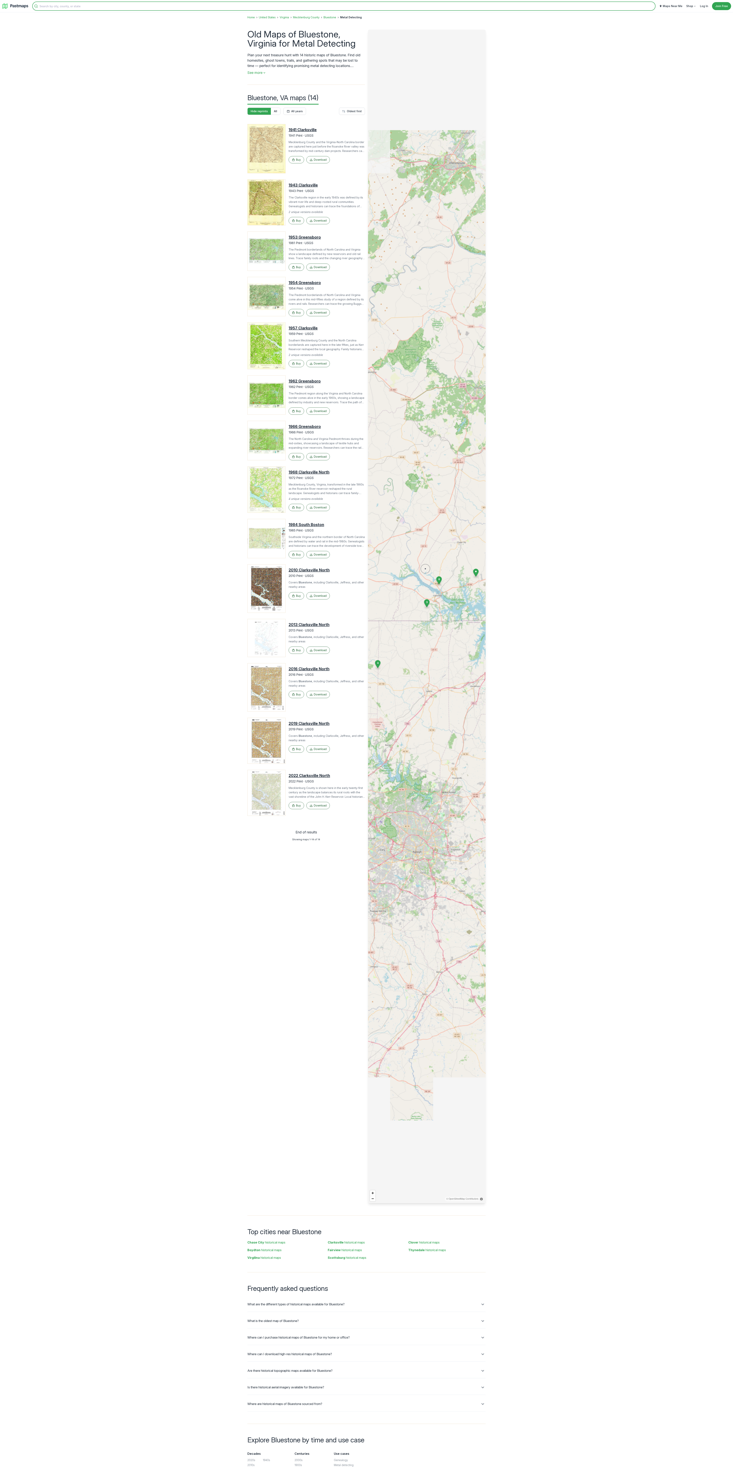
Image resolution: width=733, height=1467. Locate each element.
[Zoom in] (372, 1193)
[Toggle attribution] (481, 1199)
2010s (251, 1465)
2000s (299, 1460)
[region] (427, 616)
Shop (689, 6)
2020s (251, 1460)
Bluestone (330, 17)
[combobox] (344, 6)
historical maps (266, 1242)
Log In (704, 6)
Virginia (284, 17)
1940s (266, 1460)
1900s (298, 1465)
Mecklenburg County (306, 17)
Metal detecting (344, 1465)
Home (251, 17)
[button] (427, 603)
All (275, 111)
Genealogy (341, 1460)
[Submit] (36, 6)
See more (254, 73)
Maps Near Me (672, 6)
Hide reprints (259, 111)
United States (267, 17)
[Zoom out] (372, 1198)
